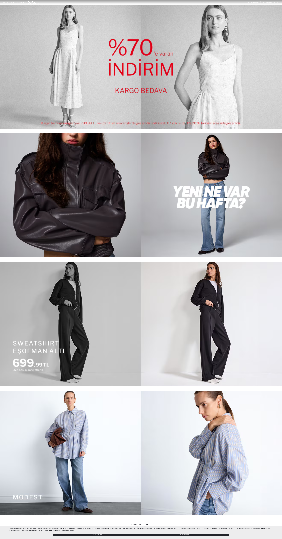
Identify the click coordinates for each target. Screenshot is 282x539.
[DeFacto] (33, 2)
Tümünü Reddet (97, 534)
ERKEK (12, 2)
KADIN (7, 2)
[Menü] (4, 2)
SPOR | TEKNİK (22, 2)
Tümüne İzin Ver (185, 534)
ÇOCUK (16, 2)
